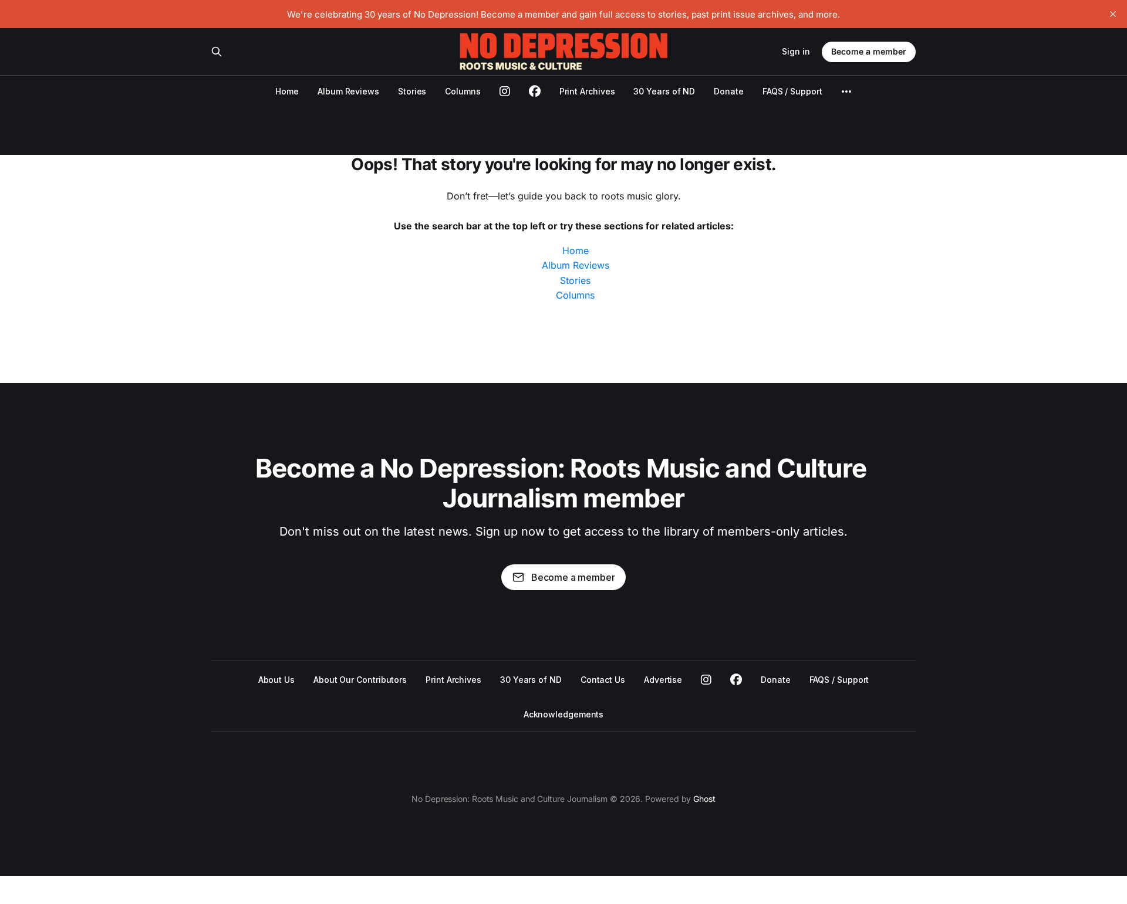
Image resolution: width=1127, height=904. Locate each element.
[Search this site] (216, 51)
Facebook (736, 680)
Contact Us (603, 680)
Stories (412, 91)
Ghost (704, 799)
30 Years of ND (664, 91)
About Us (276, 680)
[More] (846, 91)
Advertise (663, 680)
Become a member (868, 51)
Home (287, 91)
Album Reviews (348, 91)
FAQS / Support (792, 91)
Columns (462, 91)
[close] (1113, 14)
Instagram (706, 680)
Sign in (796, 51)
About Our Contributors (360, 680)
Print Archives (587, 91)
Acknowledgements (564, 714)
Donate (729, 91)
